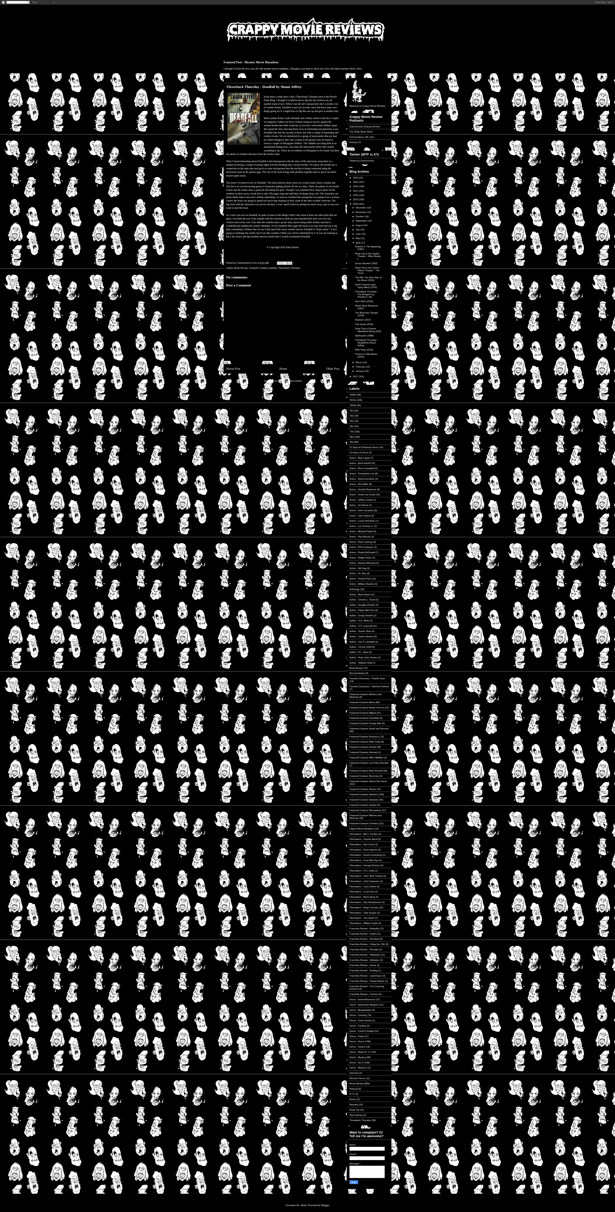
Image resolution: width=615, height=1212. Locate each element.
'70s (351, 431)
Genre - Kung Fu (358, 1046)
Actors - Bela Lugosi (359, 458)
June (358, 234)
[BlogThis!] (281, 263)
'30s (351, 410)
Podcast (353, 1089)
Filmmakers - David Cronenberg (365, 855)
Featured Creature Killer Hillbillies (366, 757)
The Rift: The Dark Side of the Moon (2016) (368, 278)
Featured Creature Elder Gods (364, 741)
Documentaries (357, 673)
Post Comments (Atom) (290, 380)
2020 (356, 195)
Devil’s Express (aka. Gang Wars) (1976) (366, 286)
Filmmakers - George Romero (364, 865)
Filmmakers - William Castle (363, 923)
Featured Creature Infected (363, 752)
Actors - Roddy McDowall (362, 552)
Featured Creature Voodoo (363, 805)
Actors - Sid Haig (357, 568)
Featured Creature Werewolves (365, 810)
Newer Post (233, 368)
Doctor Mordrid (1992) (366, 263)
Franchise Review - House (362, 965)
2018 (356, 204)
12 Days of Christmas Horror (363, 447)
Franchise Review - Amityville (364, 928)
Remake (353, 1104)
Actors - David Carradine (361, 479)
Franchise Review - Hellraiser (364, 960)
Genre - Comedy (357, 1015)
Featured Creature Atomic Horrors (366, 707)
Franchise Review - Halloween (364, 954)
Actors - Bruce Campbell (361, 468)
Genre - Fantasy (357, 1025)
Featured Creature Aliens (362, 702)
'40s (351, 415)
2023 (356, 182)
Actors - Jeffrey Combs (361, 500)
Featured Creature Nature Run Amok (368, 781)
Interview (354, 1073)
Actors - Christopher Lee (361, 473)
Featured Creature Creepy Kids (365, 723)
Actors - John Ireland (360, 515)
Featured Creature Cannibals (364, 718)
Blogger (325, 1205)
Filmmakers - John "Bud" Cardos (366, 876)
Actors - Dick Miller (358, 484)
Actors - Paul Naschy (360, 536)
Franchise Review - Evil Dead (364, 939)
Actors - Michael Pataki (361, 531)
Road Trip (354, 1110)
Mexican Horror (357, 1078)
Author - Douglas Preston (362, 605)
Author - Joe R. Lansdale (362, 641)
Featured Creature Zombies (263, 268)
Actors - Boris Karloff (359, 463)
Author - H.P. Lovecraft (360, 626)
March (359, 362)
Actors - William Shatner (361, 584)
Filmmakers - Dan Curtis (361, 844)
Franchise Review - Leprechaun (365, 975)
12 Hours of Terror (358, 452)
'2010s (352, 400)
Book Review (241, 268)
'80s (351, 437)
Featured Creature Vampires (363, 799)
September (362, 220)
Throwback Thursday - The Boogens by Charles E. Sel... (366, 294)
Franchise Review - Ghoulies (364, 949)
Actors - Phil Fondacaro (361, 547)
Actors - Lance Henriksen (362, 520)
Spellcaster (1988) (364, 335)
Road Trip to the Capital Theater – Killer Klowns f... (368, 256)
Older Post (332, 368)
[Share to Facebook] (287, 263)
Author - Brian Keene (360, 594)
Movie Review (356, 1083)
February (361, 366)
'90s (351, 442)
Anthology (354, 589)
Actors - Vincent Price (360, 578)
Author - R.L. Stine (358, 652)
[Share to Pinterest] (290, 263)
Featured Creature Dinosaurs (364, 736)
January (360, 371)
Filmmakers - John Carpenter (364, 881)
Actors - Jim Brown (359, 505)
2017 (356, 376)
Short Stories (356, 1115)
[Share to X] (284, 263)
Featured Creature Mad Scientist (366, 770)
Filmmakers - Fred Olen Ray (363, 860)
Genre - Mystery (357, 1057)
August (359, 225)
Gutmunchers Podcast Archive (364, 126)
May (358, 238)
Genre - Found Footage (361, 1031)
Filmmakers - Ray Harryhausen (365, 902)
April (358, 242)
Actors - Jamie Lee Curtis (362, 494)
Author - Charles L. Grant (362, 599)
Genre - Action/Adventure (362, 999)
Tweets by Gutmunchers (361, 160)
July (358, 229)
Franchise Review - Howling (363, 970)
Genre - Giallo (356, 1036)
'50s (351, 421)
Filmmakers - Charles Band (363, 839)
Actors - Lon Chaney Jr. (361, 526)
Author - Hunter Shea (360, 631)
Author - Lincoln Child (360, 647)
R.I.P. (352, 1094)
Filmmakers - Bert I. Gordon (363, 834)
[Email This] (278, 263)
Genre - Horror (357, 1041)
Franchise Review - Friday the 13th (367, 944)
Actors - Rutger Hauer (360, 557)
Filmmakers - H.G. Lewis (361, 870)
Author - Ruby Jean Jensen (363, 657)
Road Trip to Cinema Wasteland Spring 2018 (368, 330)
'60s (351, 426)
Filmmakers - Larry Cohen (362, 886)
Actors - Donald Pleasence (362, 489)
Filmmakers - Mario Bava (362, 897)
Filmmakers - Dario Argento (363, 849)
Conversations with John (361, 137)
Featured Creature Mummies (364, 776)
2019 (356, 199)
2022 (356, 186)
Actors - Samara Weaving (362, 563)
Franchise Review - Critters (363, 933)
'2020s (352, 405)
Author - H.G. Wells (359, 620)
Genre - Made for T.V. (360, 1052)
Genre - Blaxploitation (360, 1010)
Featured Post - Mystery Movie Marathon (251, 62)
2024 (356, 177)
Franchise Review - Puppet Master (367, 981)
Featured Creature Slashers (363, 794)
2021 (356, 191)
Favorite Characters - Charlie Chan (367, 678)
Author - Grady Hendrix (361, 615)
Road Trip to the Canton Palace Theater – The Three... (367, 270)
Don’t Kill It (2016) (364, 301)
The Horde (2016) (364, 324)
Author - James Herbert (361, 636)
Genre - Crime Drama (360, 1020)
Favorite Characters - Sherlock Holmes (369, 686)
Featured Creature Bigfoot (362, 713)
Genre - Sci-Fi (356, 1062)
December (361, 207)
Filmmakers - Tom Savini (361, 918)
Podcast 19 (355, 142)
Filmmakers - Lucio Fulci (361, 891)
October (360, 216)
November (361, 212)
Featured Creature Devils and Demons (369, 728)
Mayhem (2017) (363, 319)
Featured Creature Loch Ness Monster (369, 763)
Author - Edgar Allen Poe (361, 610)
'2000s (352, 394)
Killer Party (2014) (364, 349)
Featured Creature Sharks (362, 789)
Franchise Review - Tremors (363, 994)
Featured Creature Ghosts (362, 747)
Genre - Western (357, 1067)
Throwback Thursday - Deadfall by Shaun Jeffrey (366, 343)
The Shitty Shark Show (361, 131)
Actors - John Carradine (361, 510)
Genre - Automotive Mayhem (364, 1004)
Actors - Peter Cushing (360, 542)
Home (283, 368)
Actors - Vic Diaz (357, 573)
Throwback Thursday (289, 268)
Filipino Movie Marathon (361, 828)
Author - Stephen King (360, 662)
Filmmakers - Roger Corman (363, 907)
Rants (352, 1099)
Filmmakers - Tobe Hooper (363, 912)
